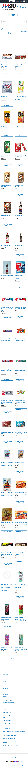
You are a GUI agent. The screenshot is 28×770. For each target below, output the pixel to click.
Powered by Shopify (19, 765)
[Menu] (25, 7)
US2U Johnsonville (11, 765)
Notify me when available (7, 74)
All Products (5, 674)
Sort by (2, 29)
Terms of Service (6, 685)
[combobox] (14, 21)
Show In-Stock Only (10, 31)
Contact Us (5, 678)
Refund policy (6, 688)
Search (4, 681)
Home (4, 671)
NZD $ (11, 1)
